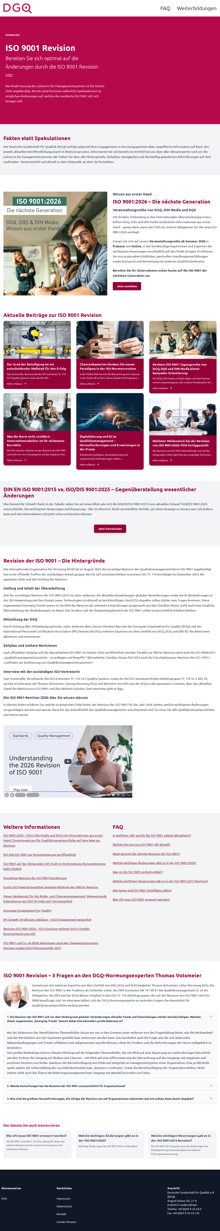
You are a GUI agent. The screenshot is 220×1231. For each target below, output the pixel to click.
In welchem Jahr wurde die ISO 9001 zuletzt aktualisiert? (152, 835)
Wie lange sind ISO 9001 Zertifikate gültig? (142, 890)
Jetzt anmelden (127, 286)
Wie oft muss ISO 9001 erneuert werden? (141, 899)
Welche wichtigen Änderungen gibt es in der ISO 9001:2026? (154, 863)
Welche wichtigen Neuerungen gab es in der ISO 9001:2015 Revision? (160, 881)
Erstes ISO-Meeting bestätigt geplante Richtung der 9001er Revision (50, 887)
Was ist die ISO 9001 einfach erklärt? (138, 872)
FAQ (165, 8)
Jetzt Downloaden (110, 528)
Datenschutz (64, 1206)
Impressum (63, 1198)
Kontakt (61, 1214)
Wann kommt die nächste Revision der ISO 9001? (146, 853)
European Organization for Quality (27, 910)
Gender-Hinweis (66, 1221)
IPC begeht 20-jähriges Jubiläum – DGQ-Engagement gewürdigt (47, 919)
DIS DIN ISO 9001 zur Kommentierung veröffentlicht (39, 854)
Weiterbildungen (197, 8)
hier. (121, 688)
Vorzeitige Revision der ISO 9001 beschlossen (35, 878)
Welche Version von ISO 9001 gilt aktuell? (141, 844)
